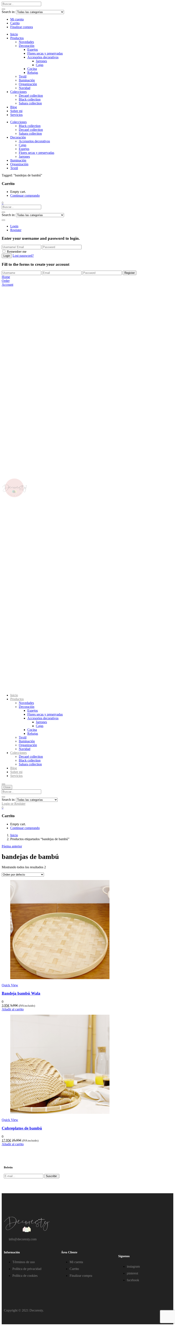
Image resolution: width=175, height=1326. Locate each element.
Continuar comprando (25, 195)
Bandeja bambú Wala (21, 993)
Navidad (24, 88)
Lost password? (23, 255)
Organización (28, 84)
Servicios (16, 115)
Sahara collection (30, 103)
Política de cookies (25, 1275)
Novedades (26, 42)
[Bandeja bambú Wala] (59, 978)
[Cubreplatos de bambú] (59, 1112)
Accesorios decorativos (42, 57)
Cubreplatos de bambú (22, 1128)
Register (15, 230)
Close (6, 787)
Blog (13, 107)
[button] (2, 203)
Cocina (32, 69)
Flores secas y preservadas (45, 53)
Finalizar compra (21, 27)
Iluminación (27, 80)
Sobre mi (16, 111)
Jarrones (41, 61)
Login (14, 226)
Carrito (15, 23)
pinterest (132, 1273)
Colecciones (18, 92)
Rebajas (32, 72)
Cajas (39, 65)
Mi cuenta (17, 19)
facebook (133, 1280)
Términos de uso (23, 1262)
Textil (22, 76)
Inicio (14, 34)
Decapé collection (31, 95)
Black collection (30, 99)
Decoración (26, 46)
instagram (133, 1266)
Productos (17, 38)
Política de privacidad (26, 1269)
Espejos (32, 49)
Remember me (16, 251)
